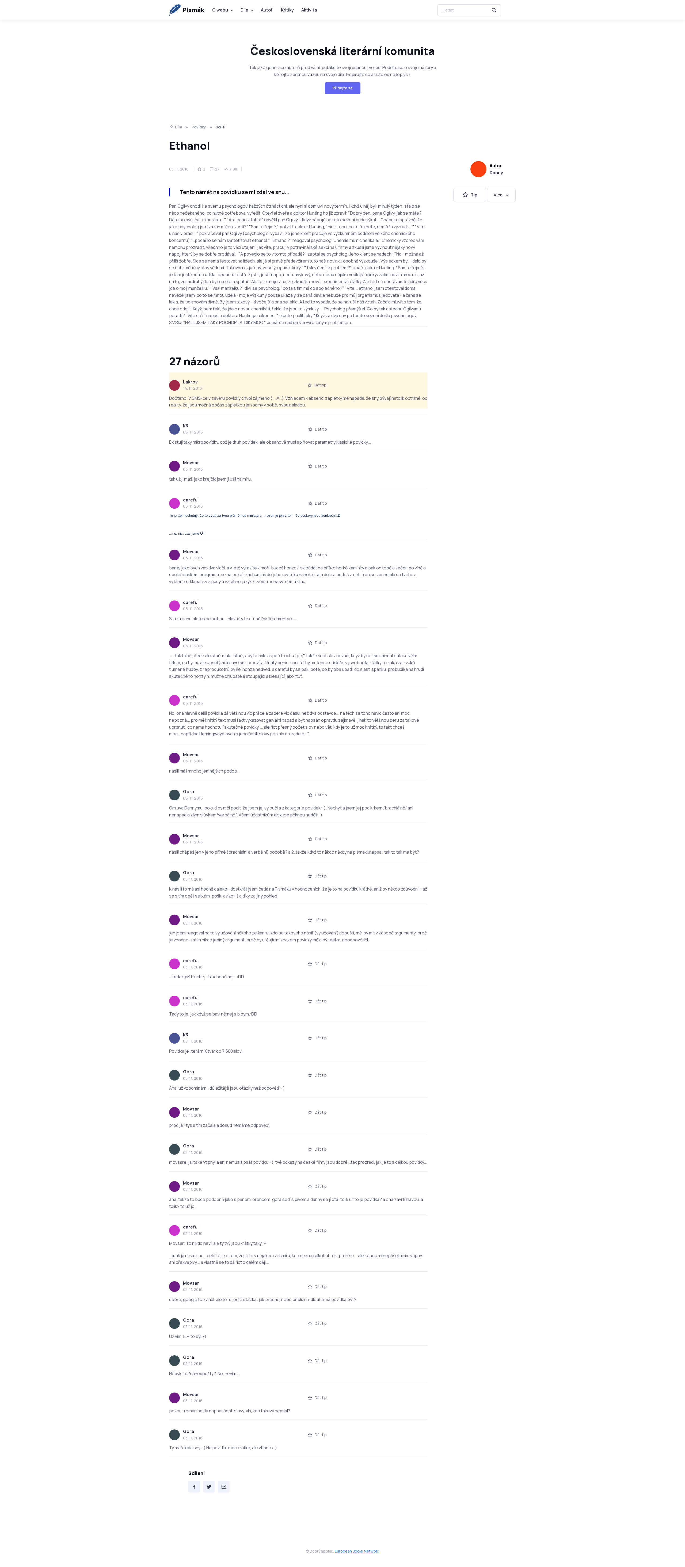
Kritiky (287, 10)
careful (191, 500)
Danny (496, 173)
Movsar (191, 463)
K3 (185, 426)
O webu (220, 10)
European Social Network (357, 1551)
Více (498, 195)
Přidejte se (343, 87)
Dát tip (320, 384)
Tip (474, 195)
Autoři (267, 10)
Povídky (199, 127)
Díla (244, 10)
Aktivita (309, 10)
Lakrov (190, 382)
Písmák (193, 10)
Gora (188, 791)
